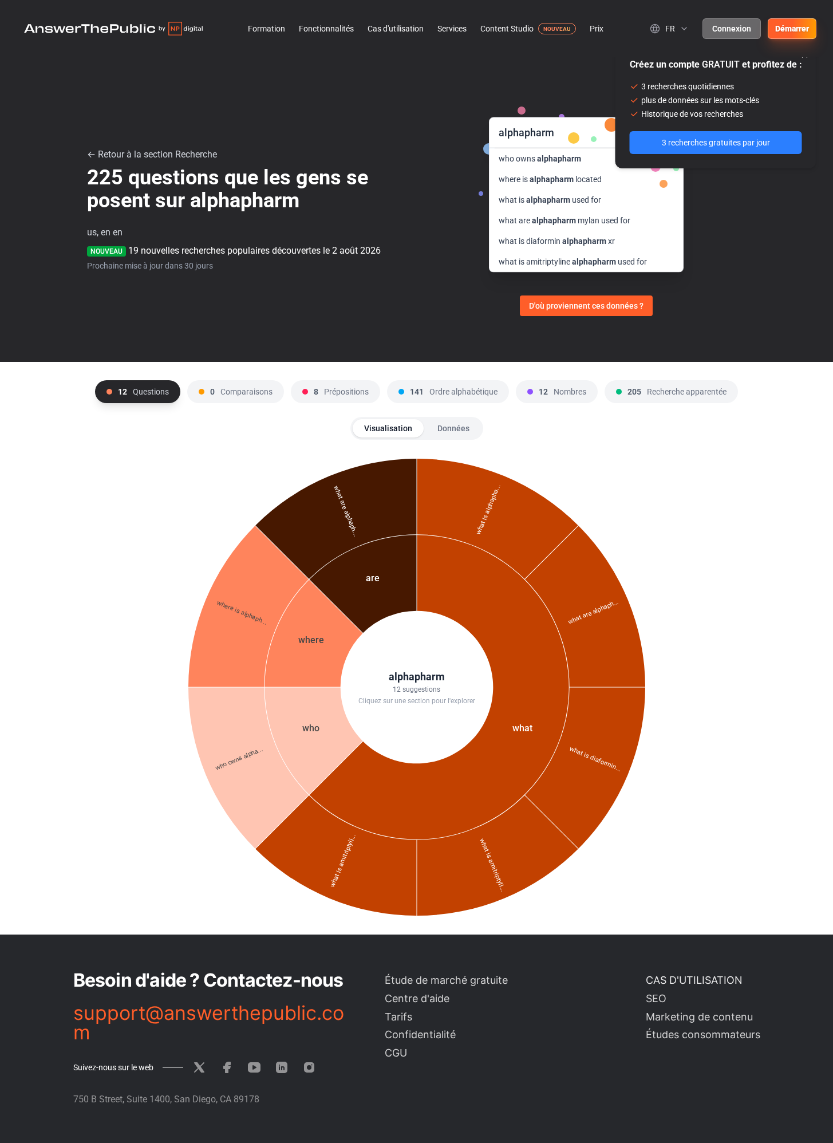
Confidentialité (420, 1034)
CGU (396, 1053)
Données (453, 428)
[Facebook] (227, 1067)
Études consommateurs (703, 1034)
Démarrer (792, 28)
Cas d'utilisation (396, 28)
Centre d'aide (417, 998)
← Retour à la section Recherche (152, 154)
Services (452, 28)
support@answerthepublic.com (208, 1022)
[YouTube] (254, 1067)
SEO (656, 998)
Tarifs (398, 1017)
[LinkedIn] (282, 1067)
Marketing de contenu (699, 1017)
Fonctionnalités (326, 28)
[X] (199, 1067)
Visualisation (388, 428)
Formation (266, 28)
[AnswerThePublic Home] (113, 29)
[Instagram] (309, 1067)
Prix (596, 28)
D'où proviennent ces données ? (586, 305)
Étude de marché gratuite (446, 980)
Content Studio (507, 28)
